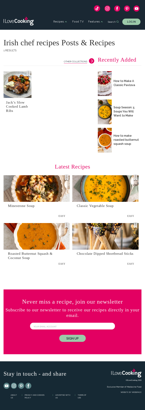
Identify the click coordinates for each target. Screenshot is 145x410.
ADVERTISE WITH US (62, 396)
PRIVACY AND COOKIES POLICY (34, 396)
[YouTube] (136, 9)
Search (112, 21)
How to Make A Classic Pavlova (124, 83)
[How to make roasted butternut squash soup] (105, 140)
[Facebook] (117, 9)
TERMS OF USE (82, 396)
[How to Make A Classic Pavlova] (105, 83)
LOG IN (131, 21)
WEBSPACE (136, 392)
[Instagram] (107, 9)
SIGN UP (72, 338)
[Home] (19, 21)
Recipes (58, 21)
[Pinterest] (127, 9)
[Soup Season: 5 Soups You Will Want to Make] (105, 111)
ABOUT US (14, 396)
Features (94, 21)
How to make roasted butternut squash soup (126, 140)
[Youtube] (7, 386)
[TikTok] (97, 9)
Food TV (78, 21)
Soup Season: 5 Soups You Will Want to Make (124, 111)
